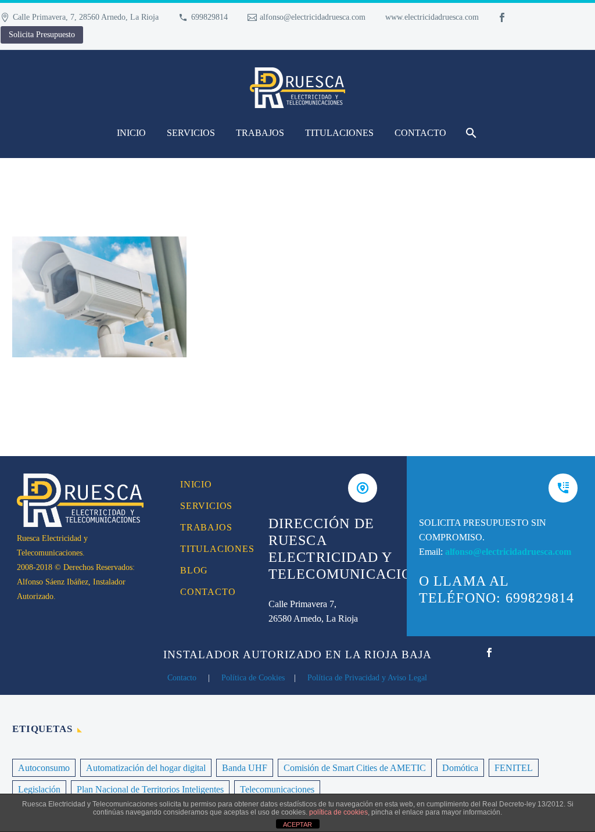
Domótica (460, 768)
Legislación (39, 789)
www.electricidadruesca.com (432, 17)
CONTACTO (420, 133)
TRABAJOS (260, 133)
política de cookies (338, 812)
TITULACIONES (339, 133)
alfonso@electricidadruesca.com (312, 17)
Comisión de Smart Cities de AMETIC (355, 768)
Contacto (181, 677)
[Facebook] (502, 17)
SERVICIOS (191, 133)
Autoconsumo (44, 768)
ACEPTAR (297, 824)
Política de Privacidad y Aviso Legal (367, 677)
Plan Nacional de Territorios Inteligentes (150, 789)
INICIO (131, 133)
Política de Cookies (253, 677)
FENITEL (513, 768)
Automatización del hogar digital (146, 768)
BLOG (194, 570)
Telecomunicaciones (277, 789)
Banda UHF (244, 768)
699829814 (209, 17)
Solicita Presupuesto (42, 34)
